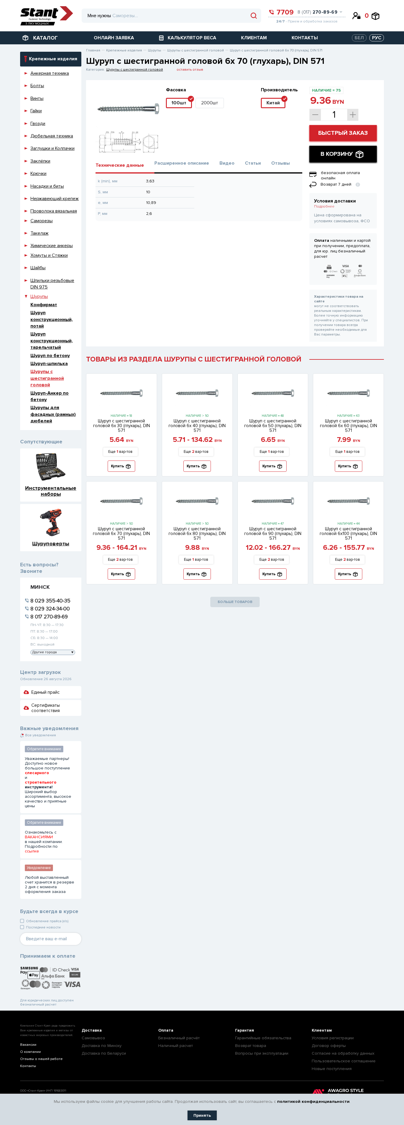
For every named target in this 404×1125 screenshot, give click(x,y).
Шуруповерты (50, 543)
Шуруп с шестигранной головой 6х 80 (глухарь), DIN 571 (197, 533)
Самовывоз (93, 1037)
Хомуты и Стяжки (49, 255)
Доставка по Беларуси (104, 1053)
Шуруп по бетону (50, 356)
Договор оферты (329, 1045)
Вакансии (28, 1045)
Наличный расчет (175, 1045)
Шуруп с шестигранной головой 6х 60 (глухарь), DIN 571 (348, 426)
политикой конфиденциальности (313, 1101)
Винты (36, 98)
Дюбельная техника (51, 136)
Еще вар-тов (120, 451)
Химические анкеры (51, 246)
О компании (30, 1052)
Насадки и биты (47, 186)
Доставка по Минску (102, 1045)
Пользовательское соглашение (344, 1061)
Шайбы (38, 268)
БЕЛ (359, 38)
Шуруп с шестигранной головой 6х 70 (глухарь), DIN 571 (121, 533)
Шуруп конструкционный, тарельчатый (51, 340)
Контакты (28, 1066)
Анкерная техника (49, 73)
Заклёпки (40, 161)
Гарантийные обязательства (263, 1037)
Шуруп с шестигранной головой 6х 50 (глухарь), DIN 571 (272, 426)
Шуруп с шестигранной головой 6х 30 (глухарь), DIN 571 (121, 426)
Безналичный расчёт (179, 1037)
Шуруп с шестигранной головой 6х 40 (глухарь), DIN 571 (197, 426)
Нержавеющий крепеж (54, 199)
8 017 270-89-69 (49, 616)
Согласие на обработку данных (343, 1053)
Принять (202, 1115)
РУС (376, 38)
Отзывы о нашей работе (41, 1059)
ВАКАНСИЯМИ (39, 837)
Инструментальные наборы (50, 491)
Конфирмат (43, 305)
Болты (37, 86)
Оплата (165, 1030)
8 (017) (317, 12)
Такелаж (39, 233)
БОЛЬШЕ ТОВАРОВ (235, 602)
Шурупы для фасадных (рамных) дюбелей (53, 414)
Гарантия (244, 1030)
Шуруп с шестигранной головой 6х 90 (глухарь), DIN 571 (272, 533)
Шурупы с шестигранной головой (47, 378)
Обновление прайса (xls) (47, 921)
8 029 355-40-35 (50, 600)
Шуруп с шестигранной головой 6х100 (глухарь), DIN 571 (348, 533)
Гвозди (37, 124)
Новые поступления (332, 1068)
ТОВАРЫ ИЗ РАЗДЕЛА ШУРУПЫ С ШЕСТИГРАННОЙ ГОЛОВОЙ (193, 359)
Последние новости (43, 927)
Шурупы (39, 296)
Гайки (36, 111)
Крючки (38, 173)
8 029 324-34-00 (50, 608)
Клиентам (322, 1030)
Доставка (92, 1030)
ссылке (32, 851)
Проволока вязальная (53, 211)
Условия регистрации (333, 1037)
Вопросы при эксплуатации (261, 1053)
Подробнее (324, 206)
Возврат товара (250, 1045)
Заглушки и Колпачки (52, 148)
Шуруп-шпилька (49, 364)
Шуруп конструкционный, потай (51, 319)
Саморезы (41, 221)
